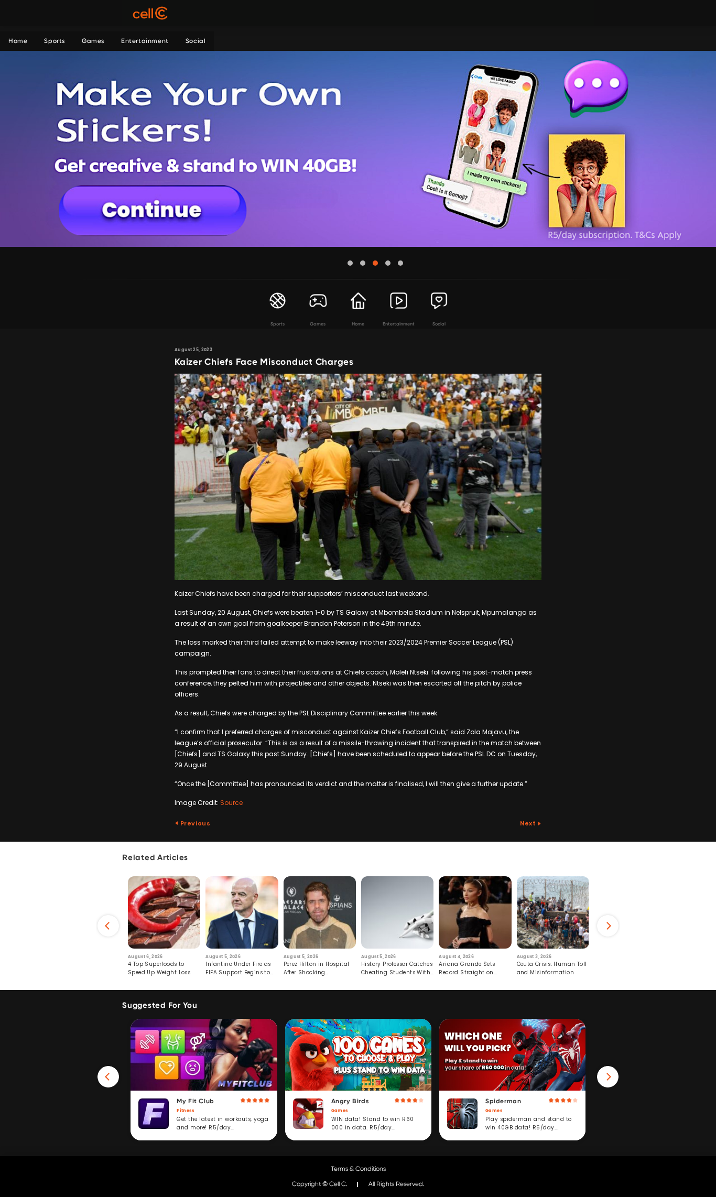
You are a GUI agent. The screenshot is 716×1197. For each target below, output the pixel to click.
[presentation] (108, 925)
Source (231, 802)
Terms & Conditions (358, 1169)
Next (528, 823)
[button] (350, 263)
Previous (194, 823)
